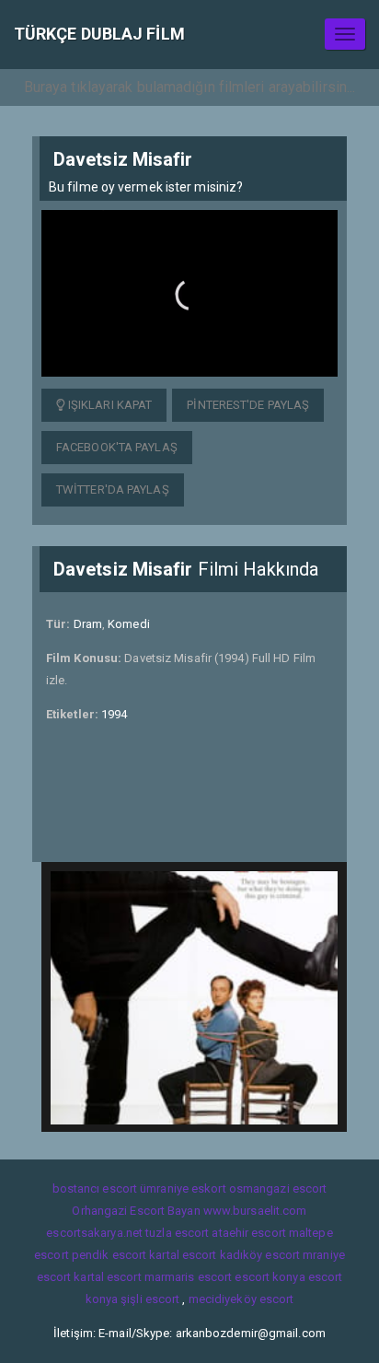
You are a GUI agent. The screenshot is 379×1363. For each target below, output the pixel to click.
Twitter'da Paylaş (112, 489)
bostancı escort (95, 1188)
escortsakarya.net (94, 1233)
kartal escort (182, 1255)
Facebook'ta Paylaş (117, 447)
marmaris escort (188, 1277)
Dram (88, 624)
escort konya (269, 1277)
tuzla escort (177, 1233)
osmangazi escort (278, 1188)
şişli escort (150, 1299)
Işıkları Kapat (109, 405)
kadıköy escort (260, 1255)
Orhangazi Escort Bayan (136, 1210)
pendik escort (109, 1255)
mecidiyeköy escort (241, 1299)
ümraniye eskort (183, 1188)
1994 (114, 714)
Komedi (129, 624)
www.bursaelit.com (255, 1210)
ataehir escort (248, 1233)
